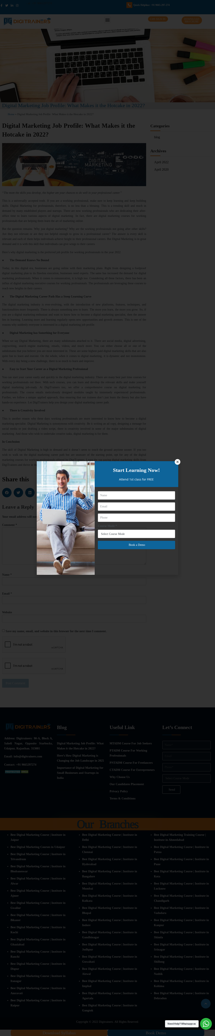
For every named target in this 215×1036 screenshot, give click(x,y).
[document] (107, 518)
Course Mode (107, 526)
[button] (177, 462)
